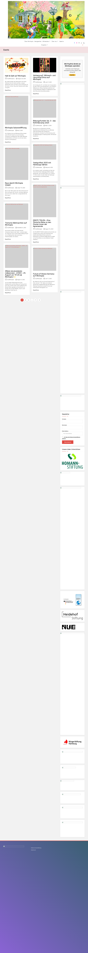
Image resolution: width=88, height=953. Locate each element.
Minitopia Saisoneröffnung (16, 127)
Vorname (64, 419)
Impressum (33, 850)
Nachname (64, 425)
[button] (39, 300)
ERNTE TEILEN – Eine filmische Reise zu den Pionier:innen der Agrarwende (42, 223)
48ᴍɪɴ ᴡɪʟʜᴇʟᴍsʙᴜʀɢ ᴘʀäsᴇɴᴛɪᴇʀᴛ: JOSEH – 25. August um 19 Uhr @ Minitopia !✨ (15, 274)
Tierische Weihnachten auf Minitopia (16, 224)
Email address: (65, 431)
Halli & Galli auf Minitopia (15, 75)
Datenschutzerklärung (36, 847)
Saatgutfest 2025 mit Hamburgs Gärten (42, 163)
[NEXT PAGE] (39, 300)
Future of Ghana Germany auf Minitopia (43, 275)
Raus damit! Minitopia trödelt (14, 184)
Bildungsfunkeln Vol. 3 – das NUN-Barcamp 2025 (44, 121)
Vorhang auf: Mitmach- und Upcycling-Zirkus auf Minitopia (44, 77)
